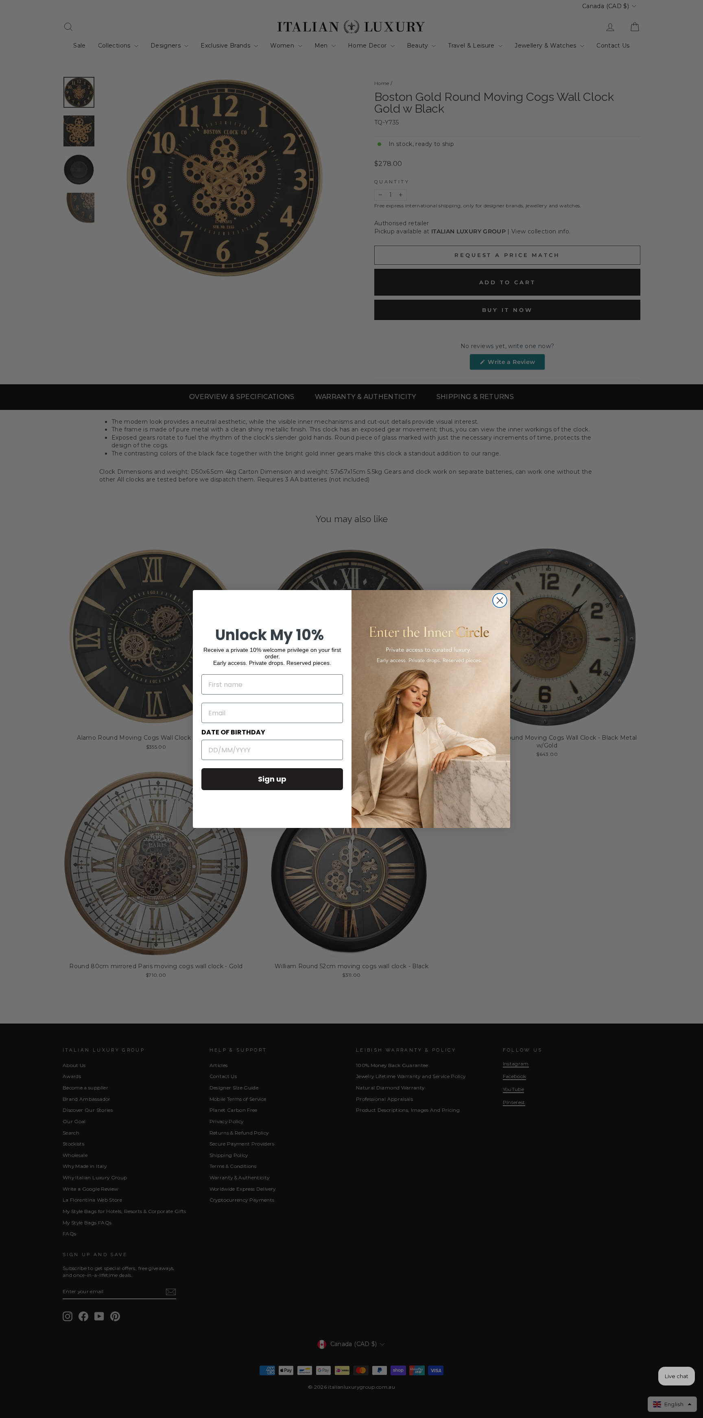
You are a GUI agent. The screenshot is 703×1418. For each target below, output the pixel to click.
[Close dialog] (500, 600)
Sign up (272, 779)
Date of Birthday (233, 732)
